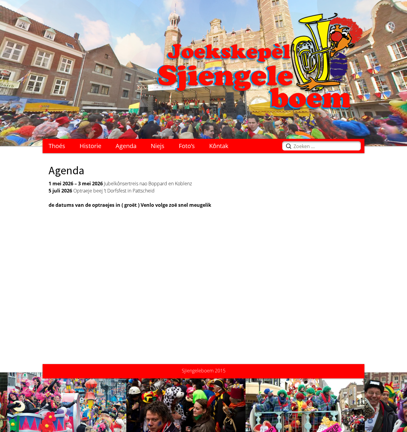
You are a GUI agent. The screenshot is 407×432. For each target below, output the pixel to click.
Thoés (57, 146)
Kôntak (219, 146)
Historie (90, 146)
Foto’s (187, 146)
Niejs (157, 146)
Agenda (126, 146)
